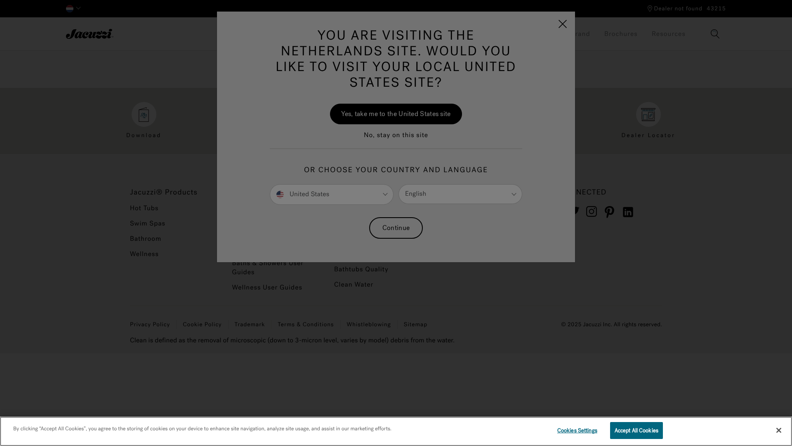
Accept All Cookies (636, 430)
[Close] (779, 430)
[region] (396, 431)
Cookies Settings (577, 430)
